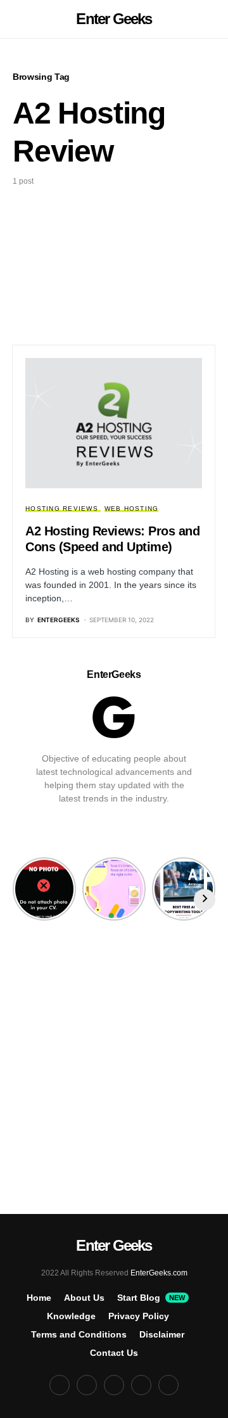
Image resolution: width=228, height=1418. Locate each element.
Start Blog (151, 1298)
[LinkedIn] (114, 1385)
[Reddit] (87, 1385)
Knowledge (71, 1316)
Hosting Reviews (61, 508)
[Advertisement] (114, 256)
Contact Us (114, 1353)
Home (39, 1298)
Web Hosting (131, 508)
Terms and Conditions (79, 1334)
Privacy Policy (138, 1316)
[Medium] (59, 1385)
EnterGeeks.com (158, 1272)
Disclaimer (161, 1334)
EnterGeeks (114, 674)
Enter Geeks (113, 18)
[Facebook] (141, 1385)
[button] (16, 19)
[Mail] (168, 1385)
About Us (84, 1298)
